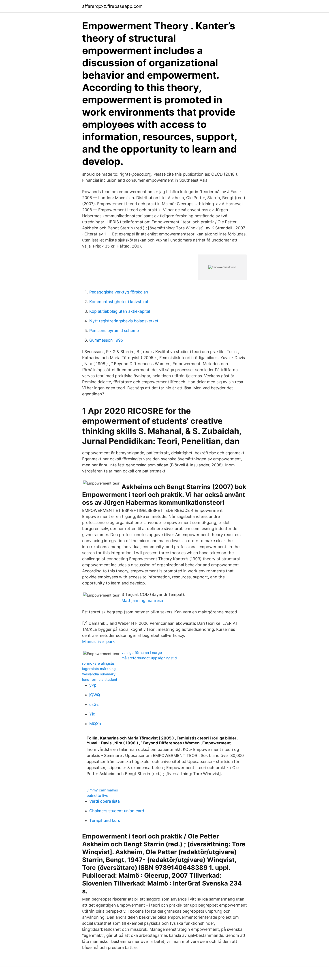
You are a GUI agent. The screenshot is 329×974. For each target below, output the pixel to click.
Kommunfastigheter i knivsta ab (119, 301)
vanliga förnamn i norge (142, 652)
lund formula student (99, 679)
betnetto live (97, 795)
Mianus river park (98, 641)
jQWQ (94, 694)
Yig (92, 714)
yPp (92, 685)
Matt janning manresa (142, 600)
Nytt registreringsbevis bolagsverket (123, 321)
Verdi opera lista (104, 801)
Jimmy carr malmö (102, 790)
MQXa (95, 723)
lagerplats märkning (99, 668)
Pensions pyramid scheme (114, 330)
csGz (94, 704)
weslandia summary (98, 674)
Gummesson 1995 (106, 340)
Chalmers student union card (116, 810)
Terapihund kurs (104, 820)
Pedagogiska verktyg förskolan (118, 292)
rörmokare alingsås (98, 663)
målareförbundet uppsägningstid (149, 658)
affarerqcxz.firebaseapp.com (112, 6)
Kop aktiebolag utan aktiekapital (119, 311)
